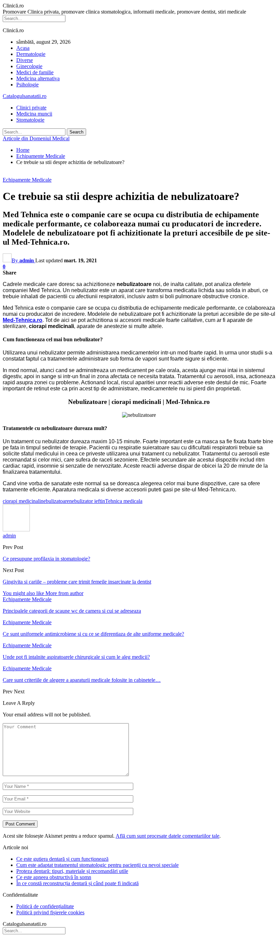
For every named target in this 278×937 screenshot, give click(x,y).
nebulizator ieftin (87, 501)
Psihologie (27, 84)
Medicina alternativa (38, 78)
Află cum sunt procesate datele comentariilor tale (167, 836)
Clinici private (31, 107)
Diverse (24, 60)
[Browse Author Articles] (16, 529)
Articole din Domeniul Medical (36, 138)
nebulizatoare (55, 501)
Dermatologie (30, 54)
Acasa (22, 48)
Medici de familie (35, 72)
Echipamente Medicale (27, 180)
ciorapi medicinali (22, 501)
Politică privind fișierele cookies (50, 912)
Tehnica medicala (123, 501)
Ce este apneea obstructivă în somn (53, 877)
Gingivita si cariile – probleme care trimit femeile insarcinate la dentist (77, 582)
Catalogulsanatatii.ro (24, 96)
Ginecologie (29, 66)
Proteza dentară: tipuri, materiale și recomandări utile (72, 871)
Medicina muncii (34, 114)
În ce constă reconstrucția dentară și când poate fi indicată (77, 883)
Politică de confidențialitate (45, 906)
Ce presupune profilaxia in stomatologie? (46, 559)
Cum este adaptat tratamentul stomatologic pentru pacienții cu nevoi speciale (97, 865)
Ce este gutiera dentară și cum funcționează (62, 859)
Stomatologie (30, 120)
